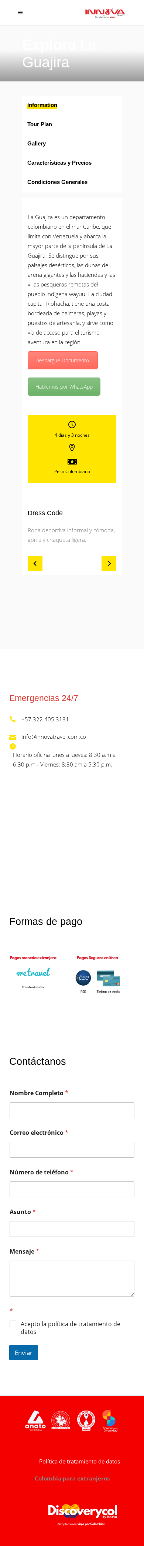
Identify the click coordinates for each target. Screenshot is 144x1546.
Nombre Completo (39, 1093)
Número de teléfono (41, 1172)
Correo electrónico (39, 1132)
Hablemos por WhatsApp (64, 386)
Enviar (23, 1352)
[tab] (72, 105)
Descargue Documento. (62, 360)
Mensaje (24, 1251)
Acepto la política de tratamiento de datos (70, 1328)
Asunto (23, 1211)
